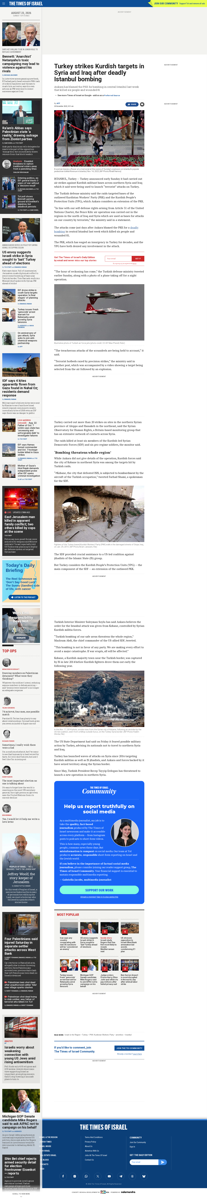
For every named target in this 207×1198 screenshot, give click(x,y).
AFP (58, 103)
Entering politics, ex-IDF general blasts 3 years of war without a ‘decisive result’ (28, 182)
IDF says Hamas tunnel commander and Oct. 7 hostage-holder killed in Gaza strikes (28, 449)
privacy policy (90, 1142)
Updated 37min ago (21, 512)
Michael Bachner (10, 75)
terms (134, 263)
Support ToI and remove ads (192, 3)
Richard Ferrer (8, 741)
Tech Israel (44, 1151)
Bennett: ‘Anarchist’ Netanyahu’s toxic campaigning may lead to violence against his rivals (20, 64)
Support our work (99, 890)
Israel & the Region (72, 1035)
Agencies (23, 325)
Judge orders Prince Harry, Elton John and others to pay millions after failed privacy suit (109, 979)
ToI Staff (19, 143)
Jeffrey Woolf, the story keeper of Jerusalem (21, 878)
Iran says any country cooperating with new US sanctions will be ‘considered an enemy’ (69, 943)
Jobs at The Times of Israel (96, 1155)
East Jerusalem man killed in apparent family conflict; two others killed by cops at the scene (20, 524)
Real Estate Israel (47, 1155)
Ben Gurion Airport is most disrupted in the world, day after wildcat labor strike (129, 979)
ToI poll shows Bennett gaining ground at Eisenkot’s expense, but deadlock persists (28, 201)
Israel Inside (45, 1146)
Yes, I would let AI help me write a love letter (20, 820)
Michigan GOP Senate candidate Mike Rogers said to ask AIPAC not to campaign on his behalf (88, 981)
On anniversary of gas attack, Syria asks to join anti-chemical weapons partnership (27, 338)
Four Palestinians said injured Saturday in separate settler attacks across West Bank (21, 946)
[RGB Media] (105, 1192)
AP (21, 479)
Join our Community (166, 3)
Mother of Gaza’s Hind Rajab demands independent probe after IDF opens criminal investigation (29, 470)
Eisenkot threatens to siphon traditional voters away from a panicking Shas (25, 165)
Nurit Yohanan (12, 957)
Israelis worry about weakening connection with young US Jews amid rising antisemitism (20, 1055)
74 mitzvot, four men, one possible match (20, 713)
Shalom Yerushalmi (21, 172)
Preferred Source (112, 95)
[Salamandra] (128, 1192)
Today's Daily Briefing (20, 568)
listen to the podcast (24, 597)
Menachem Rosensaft (10, 669)
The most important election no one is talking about (19, 782)
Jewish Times (45, 1142)
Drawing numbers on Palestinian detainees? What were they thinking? (20, 675)
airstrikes (119, 1035)
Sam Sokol (8, 143)
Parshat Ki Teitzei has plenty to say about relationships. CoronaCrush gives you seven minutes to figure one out (21, 721)
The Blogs (44, 1160)
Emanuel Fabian (21, 267)
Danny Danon (7, 777)
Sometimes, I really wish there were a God (19, 746)
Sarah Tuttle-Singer (22, 886)
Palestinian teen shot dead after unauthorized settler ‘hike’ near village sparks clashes (21, 985)
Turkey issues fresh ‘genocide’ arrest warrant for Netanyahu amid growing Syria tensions (68, 981)
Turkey (85, 1035)
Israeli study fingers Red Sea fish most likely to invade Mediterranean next (109, 945)
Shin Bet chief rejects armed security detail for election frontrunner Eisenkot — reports (20, 1166)
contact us (89, 1160)
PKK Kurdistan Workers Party (102, 1035)
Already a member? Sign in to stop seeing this (99, 897)
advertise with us (92, 1151)
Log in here (137, 1054)
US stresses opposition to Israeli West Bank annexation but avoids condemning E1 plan (129, 945)
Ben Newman (7, 815)
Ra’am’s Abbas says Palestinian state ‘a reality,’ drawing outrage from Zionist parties (20, 133)
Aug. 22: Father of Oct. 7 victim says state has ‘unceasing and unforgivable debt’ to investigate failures (29, 429)
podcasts (43, 1164)
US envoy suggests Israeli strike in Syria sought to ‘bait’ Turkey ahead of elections (89, 942)
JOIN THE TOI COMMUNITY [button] (129, 1048)
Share (133, 104)
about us (88, 1146)
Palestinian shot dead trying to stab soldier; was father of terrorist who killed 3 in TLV (21, 999)
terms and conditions (94, 1137)
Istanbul (128, 1035)
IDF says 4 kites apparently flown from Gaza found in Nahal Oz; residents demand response (20, 388)
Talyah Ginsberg (8, 708)
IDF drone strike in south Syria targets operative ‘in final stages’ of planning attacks (28, 295)
